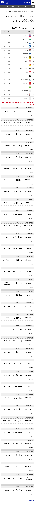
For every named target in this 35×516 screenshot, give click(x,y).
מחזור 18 (31, 310)
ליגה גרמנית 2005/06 (21, 11)
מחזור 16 (31, 287)
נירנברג (28, 122)
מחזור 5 (31, 161)
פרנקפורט (7, 145)
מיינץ (6, 237)
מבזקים (19, 6)
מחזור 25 (31, 390)
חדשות (26, 6)
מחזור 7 (31, 184)
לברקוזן (28, 295)
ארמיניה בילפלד (28, 225)
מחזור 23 (31, 367)
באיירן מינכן (28, 157)
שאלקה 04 (28, 180)
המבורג (28, 134)
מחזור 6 (31, 172)
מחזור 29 (31, 436)
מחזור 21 (31, 345)
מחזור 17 (31, 299)
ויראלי (6, 6)
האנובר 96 (9, 11)
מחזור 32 (31, 470)
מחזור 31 (31, 459)
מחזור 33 (31, 482)
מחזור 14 (31, 264)
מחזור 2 (31, 127)
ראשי (32, 6)
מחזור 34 (31, 494)
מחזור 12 (31, 241)
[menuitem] (26, 7)
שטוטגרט (28, 248)
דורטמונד (28, 271)
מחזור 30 (31, 447)
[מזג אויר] (7, 2)
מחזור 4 (31, 149)
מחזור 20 (31, 333)
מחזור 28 (31, 425)
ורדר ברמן (7, 214)
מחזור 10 (31, 218)
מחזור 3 (31, 138)
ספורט (12, 6)
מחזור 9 (31, 207)
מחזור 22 (31, 356)
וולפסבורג (6, 168)
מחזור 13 (31, 252)
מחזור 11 (31, 230)
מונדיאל (26, 2)
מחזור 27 (31, 413)
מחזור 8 (31, 195)
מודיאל (32, 11)
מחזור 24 (31, 379)
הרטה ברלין (7, 111)
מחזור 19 (31, 322)
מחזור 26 (31, 402)
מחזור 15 (31, 275)
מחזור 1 (31, 115)
